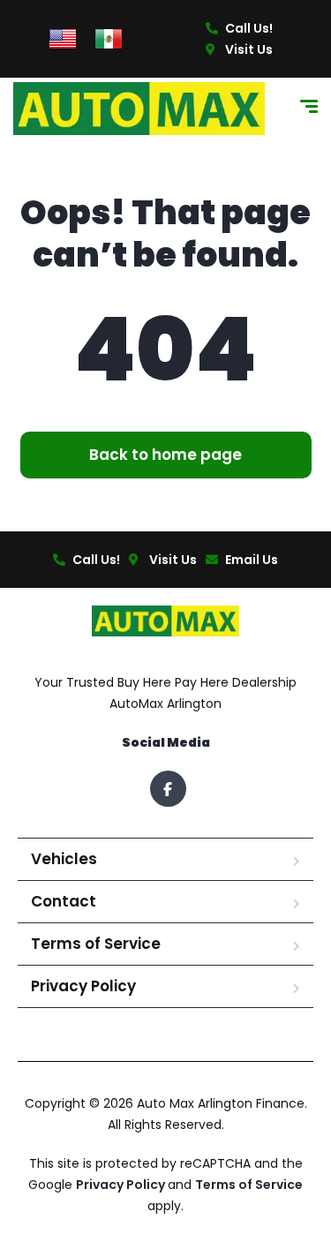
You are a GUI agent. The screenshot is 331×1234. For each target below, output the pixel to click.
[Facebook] (168, 789)
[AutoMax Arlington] (139, 108)
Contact (63, 901)
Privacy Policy (83, 986)
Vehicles (64, 858)
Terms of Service (96, 943)
